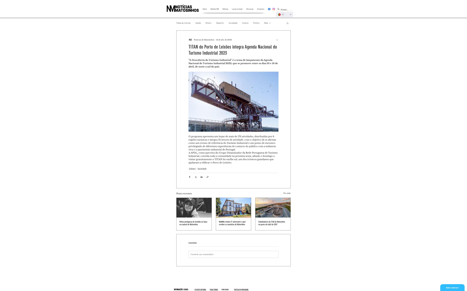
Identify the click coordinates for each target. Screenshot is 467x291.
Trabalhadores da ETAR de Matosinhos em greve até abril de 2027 (271, 223)
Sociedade (233, 23)
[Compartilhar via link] (207, 177)
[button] (287, 23)
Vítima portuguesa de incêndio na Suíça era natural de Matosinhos (193, 223)
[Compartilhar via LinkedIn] (201, 177)
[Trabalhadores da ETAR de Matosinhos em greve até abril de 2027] (273, 208)
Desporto (220, 23)
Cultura (245, 23)
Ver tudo (287, 193)
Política (256, 23)
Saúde (198, 23)
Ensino (208, 23)
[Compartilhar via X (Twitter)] (195, 177)
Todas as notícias (183, 23)
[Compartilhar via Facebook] (190, 177)
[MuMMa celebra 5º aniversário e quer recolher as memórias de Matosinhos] (233, 208)
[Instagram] (273, 9)
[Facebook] (269, 9)
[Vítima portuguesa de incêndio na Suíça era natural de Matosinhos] (194, 208)
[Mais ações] (277, 39)
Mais (266, 23)
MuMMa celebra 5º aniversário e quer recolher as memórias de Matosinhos (232, 223)
